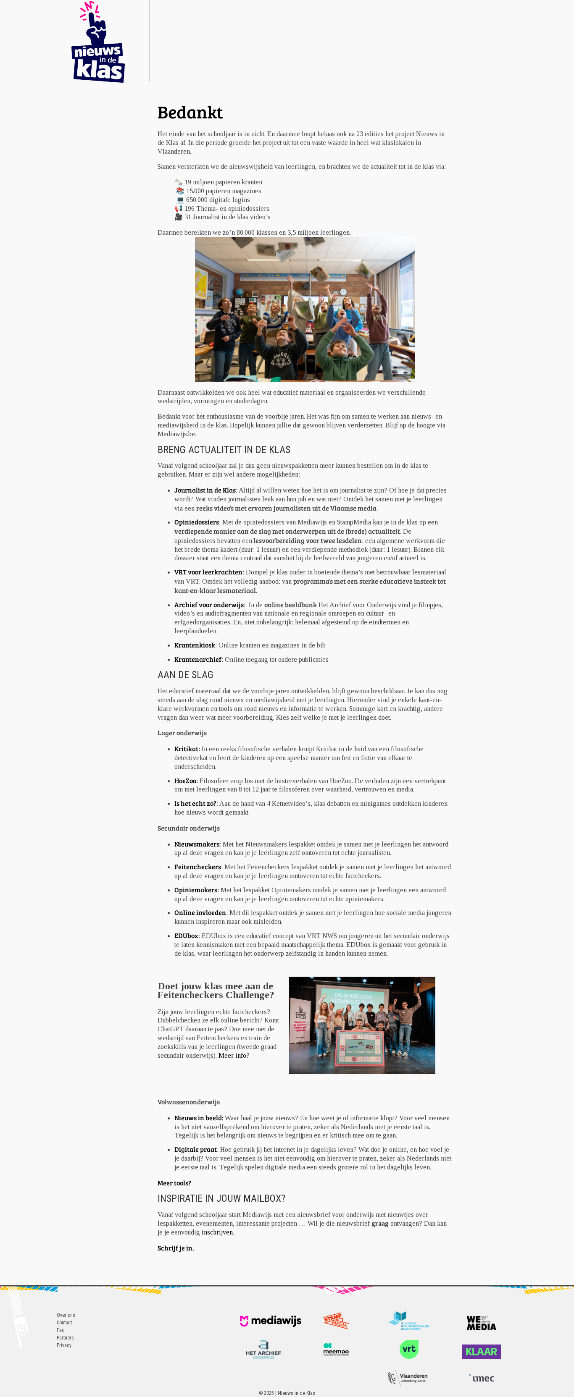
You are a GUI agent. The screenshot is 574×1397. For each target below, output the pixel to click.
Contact (64, 1323)
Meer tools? (175, 1182)
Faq (61, 1330)
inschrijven (217, 1232)
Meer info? (234, 1055)
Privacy (64, 1345)
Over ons (66, 1315)
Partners (65, 1338)
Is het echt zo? (195, 803)
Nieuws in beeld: (199, 1117)
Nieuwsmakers (196, 843)
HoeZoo (185, 780)
